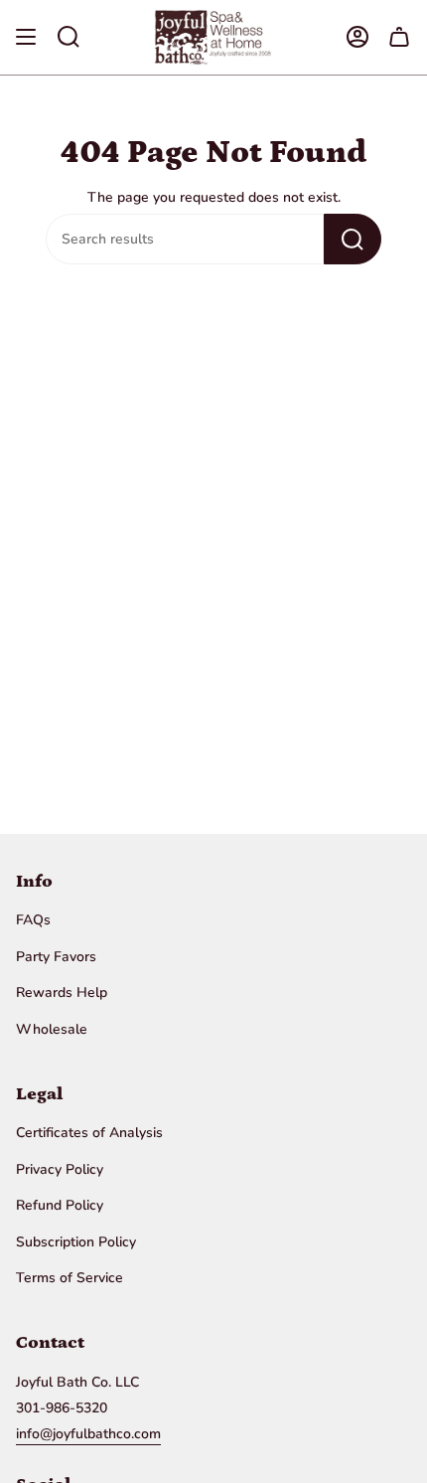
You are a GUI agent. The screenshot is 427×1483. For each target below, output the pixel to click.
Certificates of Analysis (89, 1132)
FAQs (33, 919)
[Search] (352, 239)
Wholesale (51, 1029)
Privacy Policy (59, 1169)
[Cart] (399, 37)
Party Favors (56, 956)
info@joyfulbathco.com (88, 1433)
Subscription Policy (76, 1242)
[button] (68, 37)
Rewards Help (61, 992)
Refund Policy (59, 1205)
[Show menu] (26, 37)
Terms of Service (69, 1277)
